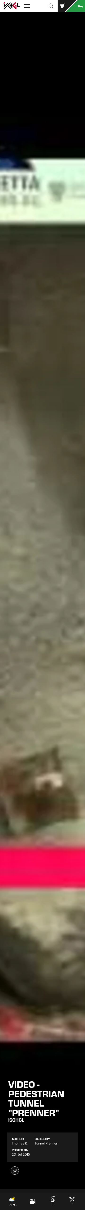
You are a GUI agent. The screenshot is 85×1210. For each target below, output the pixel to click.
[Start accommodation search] (75, 6)
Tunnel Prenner (46, 1143)
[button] (51, 6)
